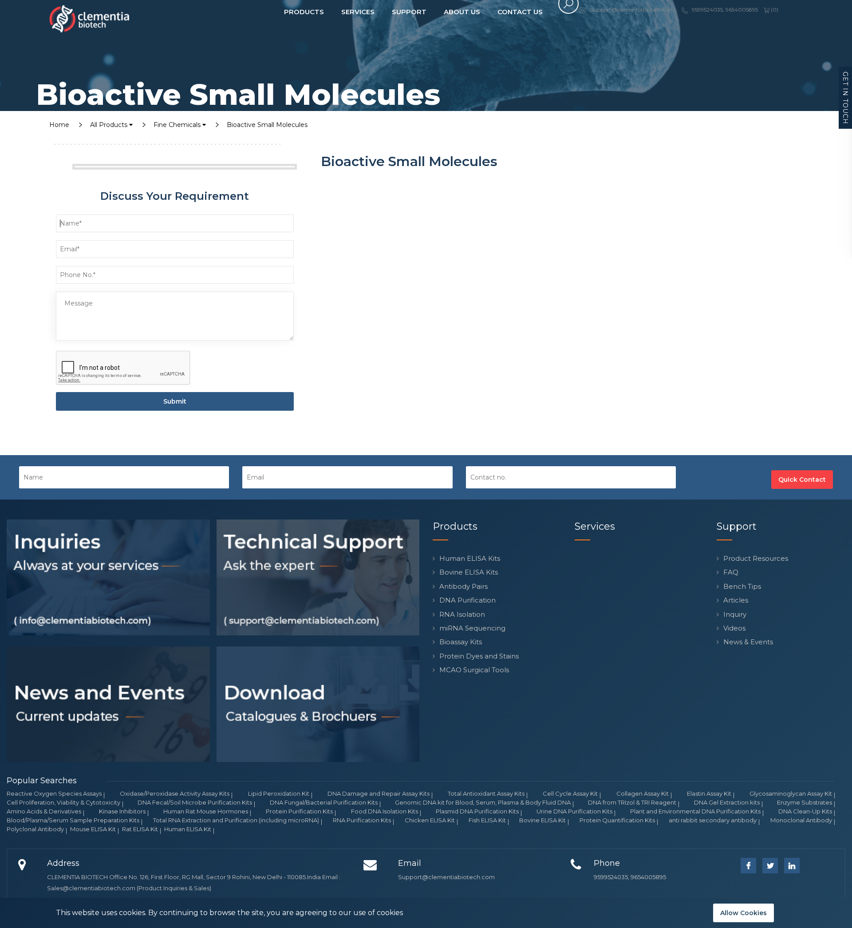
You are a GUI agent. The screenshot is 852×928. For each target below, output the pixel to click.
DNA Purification (467, 600)
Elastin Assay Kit (709, 793)
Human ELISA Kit (187, 829)
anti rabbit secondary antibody (713, 820)
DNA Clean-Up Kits (805, 811)
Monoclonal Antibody (801, 820)
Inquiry (734, 614)
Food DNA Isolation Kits (384, 811)
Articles (735, 600)
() (773, 9)
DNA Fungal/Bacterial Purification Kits (324, 802)
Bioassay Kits (460, 642)
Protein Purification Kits (299, 811)
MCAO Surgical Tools (474, 670)
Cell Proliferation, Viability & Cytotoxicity (63, 802)
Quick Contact (802, 480)
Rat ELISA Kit (140, 829)
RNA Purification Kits (362, 820)
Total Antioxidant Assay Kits (486, 793)
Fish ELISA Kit (487, 820)
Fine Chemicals (178, 125)
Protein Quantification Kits (617, 820)
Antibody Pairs (463, 586)
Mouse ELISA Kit (93, 829)
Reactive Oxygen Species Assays (54, 793)
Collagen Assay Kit (642, 793)
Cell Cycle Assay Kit (570, 793)
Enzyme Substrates (804, 802)
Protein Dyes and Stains (479, 656)
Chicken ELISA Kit (430, 820)
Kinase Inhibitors (122, 811)
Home (59, 125)
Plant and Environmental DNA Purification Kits (695, 811)
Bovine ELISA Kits (468, 572)
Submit (174, 401)
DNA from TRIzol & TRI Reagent (632, 802)
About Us (462, 12)
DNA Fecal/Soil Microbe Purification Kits (195, 802)
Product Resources (755, 558)
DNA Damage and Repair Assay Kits (378, 793)
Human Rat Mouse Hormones (205, 811)
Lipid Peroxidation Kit (278, 793)
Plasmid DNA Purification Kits (477, 811)
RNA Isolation (462, 614)
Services (358, 12)
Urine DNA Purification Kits (574, 811)
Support (409, 12)
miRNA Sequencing (472, 628)
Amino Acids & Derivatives (44, 811)
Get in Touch (845, 97)
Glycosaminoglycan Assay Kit (790, 793)
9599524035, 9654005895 (630, 876)
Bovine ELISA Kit (542, 820)
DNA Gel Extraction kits (727, 802)
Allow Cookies (743, 913)
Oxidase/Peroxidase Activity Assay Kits (174, 793)
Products (304, 12)
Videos (734, 628)
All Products (109, 125)
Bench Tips (742, 586)
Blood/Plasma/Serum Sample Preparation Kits (73, 820)
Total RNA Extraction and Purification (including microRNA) (236, 820)
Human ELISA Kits (469, 558)
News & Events (748, 642)
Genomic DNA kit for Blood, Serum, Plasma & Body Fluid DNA (483, 802)
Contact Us (520, 12)
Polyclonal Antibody (35, 829)
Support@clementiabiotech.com (446, 876)
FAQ (730, 572)
